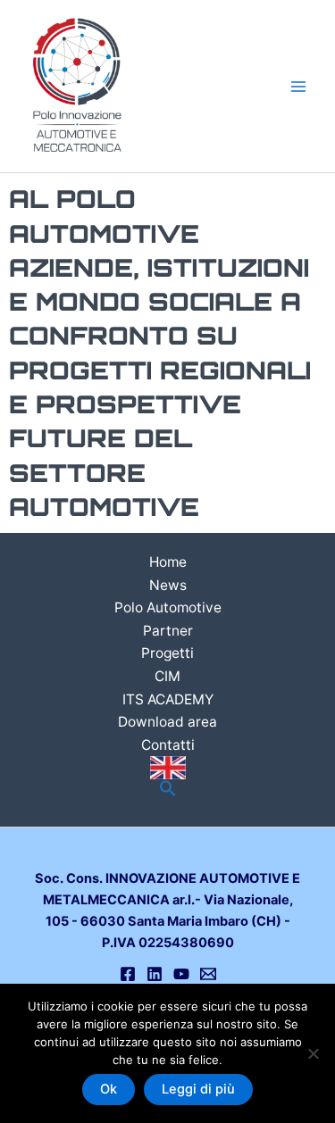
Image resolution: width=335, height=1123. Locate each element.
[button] (168, 789)
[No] (313, 1053)
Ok (108, 1089)
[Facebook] (128, 974)
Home (168, 561)
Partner (168, 630)
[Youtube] (181, 974)
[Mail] (208, 974)
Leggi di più (198, 1089)
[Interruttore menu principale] (298, 86)
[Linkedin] (155, 974)
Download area (167, 721)
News (168, 585)
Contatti (168, 744)
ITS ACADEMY (168, 699)
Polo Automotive (168, 607)
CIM (167, 676)
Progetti (167, 653)
